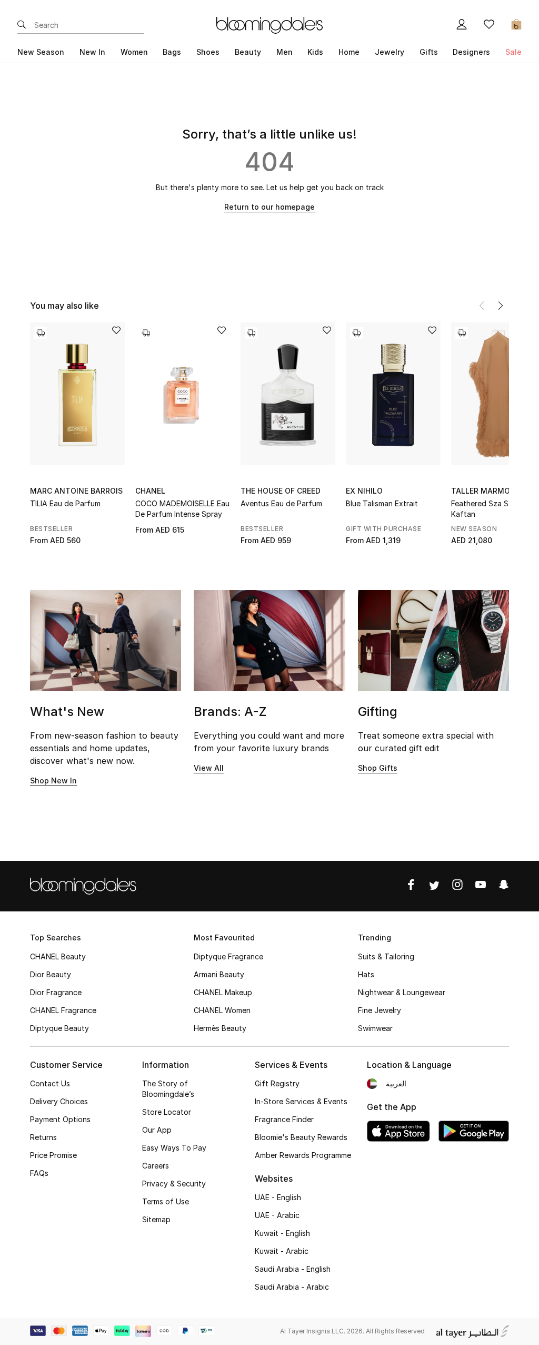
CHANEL (150, 490)
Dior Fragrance (56, 992)
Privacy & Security (174, 1183)
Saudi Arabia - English (293, 1268)
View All (209, 767)
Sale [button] (513, 51)
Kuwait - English (282, 1233)
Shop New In (53, 780)
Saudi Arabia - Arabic (292, 1286)
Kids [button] (315, 51)
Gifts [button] (429, 51)
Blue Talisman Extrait (382, 503)
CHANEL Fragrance (63, 1010)
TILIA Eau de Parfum (65, 503)
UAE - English (278, 1197)
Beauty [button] (248, 51)
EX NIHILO (364, 490)
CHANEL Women (222, 1010)
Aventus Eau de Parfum (281, 503)
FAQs (39, 1173)
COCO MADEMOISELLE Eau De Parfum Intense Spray (182, 508)
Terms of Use (165, 1201)
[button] (500, 305)
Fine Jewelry (379, 1010)
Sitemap (156, 1219)
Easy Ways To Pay (174, 1147)
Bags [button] (172, 51)
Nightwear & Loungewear (401, 992)
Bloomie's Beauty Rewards (301, 1137)
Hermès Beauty (220, 1028)
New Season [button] (40, 51)
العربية (396, 1083)
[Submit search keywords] (21, 25)
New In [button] (92, 51)
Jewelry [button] (389, 51)
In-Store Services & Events (301, 1101)
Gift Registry (277, 1083)
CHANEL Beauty (58, 956)
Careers (155, 1165)
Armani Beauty (219, 974)
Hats (366, 974)
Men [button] (284, 51)
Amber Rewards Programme (303, 1155)
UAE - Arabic (277, 1215)
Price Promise (53, 1155)
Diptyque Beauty (59, 1028)
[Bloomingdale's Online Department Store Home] (269, 24)
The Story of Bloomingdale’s (168, 1088)
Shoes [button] (207, 51)
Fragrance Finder (284, 1119)
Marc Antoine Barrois (76, 490)
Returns (43, 1137)
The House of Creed (281, 490)
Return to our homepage (269, 206)
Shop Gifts (377, 767)
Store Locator (166, 1111)
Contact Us (50, 1083)
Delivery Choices (59, 1101)
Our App (157, 1129)
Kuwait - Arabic (281, 1250)
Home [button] (349, 51)
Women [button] (134, 51)
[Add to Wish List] (116, 331)
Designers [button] (471, 51)
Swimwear (375, 1028)
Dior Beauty (50, 974)
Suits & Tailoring (386, 956)
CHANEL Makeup (223, 992)
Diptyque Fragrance (228, 956)
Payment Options (60, 1119)
